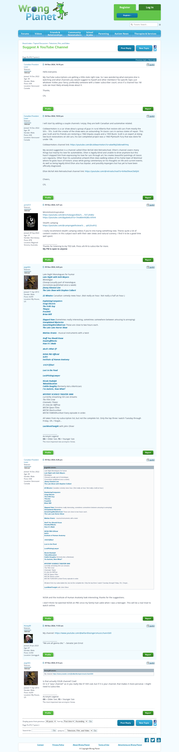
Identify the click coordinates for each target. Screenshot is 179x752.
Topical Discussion (40, 43)
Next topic (152, 60)
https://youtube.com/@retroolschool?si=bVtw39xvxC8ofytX (112, 171)
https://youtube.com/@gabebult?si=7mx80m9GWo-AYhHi (69, 217)
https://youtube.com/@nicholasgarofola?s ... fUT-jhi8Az (68, 214)
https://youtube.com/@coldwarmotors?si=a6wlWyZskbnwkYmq (99, 144)
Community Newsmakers (74, 33)
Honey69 (27, 626)
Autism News (122, 33)
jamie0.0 (27, 205)
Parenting (103, 33)
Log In (150, 7)
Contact (40, 745)
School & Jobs (89, 33)
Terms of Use (103, 745)
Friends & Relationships (55, 33)
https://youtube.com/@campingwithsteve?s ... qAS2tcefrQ (70, 225)
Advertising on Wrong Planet (130, 745)
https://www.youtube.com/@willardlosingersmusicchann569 (83, 633)
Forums (25, 33)
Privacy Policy (58, 745)
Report (148, 109)
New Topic (144, 48)
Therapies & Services (145, 33)
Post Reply (126, 48)
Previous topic (141, 60)
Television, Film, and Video (59, 43)
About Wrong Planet (81, 745)
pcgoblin (27, 267)
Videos (38, 33)
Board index (27, 43)
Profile (48, 109)
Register (125, 7)
